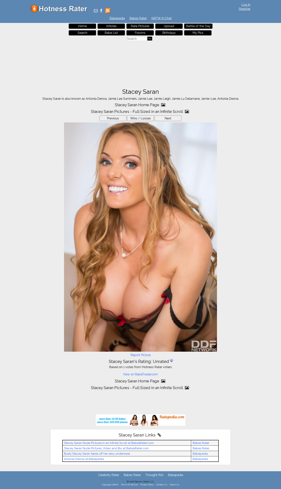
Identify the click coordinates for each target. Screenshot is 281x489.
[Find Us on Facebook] (101, 11)
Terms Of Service (129, 484)
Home (82, 26)
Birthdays (169, 33)
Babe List (111, 33)
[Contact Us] (96, 11)
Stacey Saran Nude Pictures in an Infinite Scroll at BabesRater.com (109, 443)
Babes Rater (138, 18)
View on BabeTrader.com (140, 374)
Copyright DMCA (110, 484)
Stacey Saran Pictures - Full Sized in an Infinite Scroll (137, 111)
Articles (111, 26)
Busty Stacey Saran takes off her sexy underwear (97, 453)
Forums (140, 33)
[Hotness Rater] (60, 11)
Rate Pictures (140, 26)
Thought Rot (154, 475)
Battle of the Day (198, 26)
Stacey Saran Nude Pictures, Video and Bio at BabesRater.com (106, 448)
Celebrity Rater (108, 475)
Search (82, 33)
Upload (169, 26)
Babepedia (117, 18)
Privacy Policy (147, 484)
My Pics (197, 33)
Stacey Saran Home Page (137, 105)
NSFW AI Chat (161, 18)
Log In (245, 4)
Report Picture (140, 355)
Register (244, 9)
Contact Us (161, 484)
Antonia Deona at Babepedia (84, 459)
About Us (174, 484)
